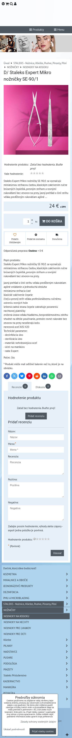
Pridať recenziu (36, 416)
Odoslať (57, 553)
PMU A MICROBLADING (16, 598)
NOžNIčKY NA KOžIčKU (16, 616)
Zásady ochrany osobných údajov (38, 721)
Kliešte (7, 640)
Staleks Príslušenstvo (14, 675)
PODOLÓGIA (10, 663)
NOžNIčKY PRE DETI (15, 634)
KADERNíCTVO (11, 681)
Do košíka (53, 221)
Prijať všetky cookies (43, 731)
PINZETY (8, 669)
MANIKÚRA (9, 687)
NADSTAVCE (10, 651)
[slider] (37, 173)
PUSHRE (8, 657)
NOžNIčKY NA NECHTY (16, 622)
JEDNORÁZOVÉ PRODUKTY (18, 586)
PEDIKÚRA (9, 693)
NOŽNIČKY (9, 610)
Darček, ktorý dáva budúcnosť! (19, 568)
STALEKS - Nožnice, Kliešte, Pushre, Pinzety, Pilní (29, 604)
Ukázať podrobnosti (14, 729)
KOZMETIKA (10, 574)
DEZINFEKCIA (10, 592)
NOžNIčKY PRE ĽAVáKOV (17, 628)
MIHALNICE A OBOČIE (15, 580)
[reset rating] (34, 539)
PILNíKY (7, 645)
